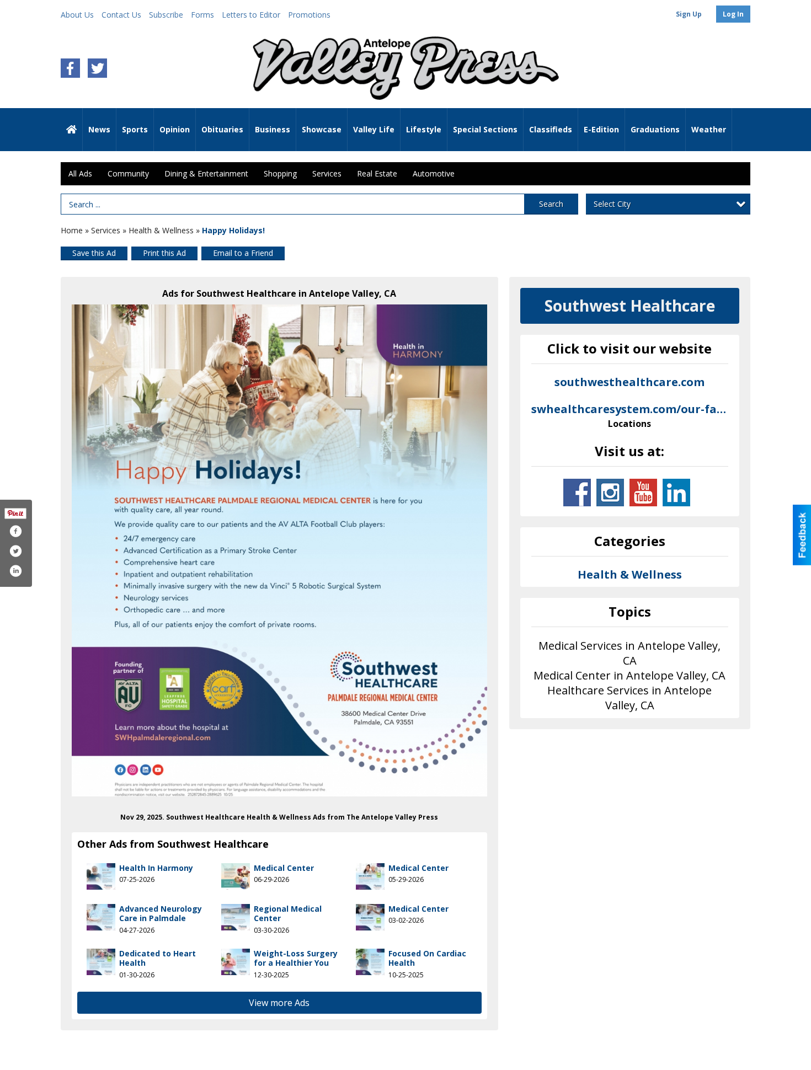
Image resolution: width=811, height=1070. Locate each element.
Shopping (280, 173)
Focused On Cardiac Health (427, 958)
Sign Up (689, 14)
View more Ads (279, 1003)
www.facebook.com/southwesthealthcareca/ (577, 492)
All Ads (80, 173)
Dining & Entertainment (206, 173)
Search (551, 204)
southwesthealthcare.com (629, 382)
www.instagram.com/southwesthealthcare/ (610, 492)
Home (72, 230)
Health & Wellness (161, 230)
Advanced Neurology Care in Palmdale (160, 913)
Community (128, 173)
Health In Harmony (156, 868)
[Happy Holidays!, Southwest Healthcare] (279, 550)
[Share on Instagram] (15, 571)
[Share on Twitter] (15, 551)
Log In (733, 14)
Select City (612, 204)
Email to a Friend (243, 253)
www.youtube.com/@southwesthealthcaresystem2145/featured (643, 492)
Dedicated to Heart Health (157, 958)
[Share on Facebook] (15, 531)
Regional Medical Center (288, 913)
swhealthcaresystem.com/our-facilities (630, 416)
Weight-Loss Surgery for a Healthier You (296, 958)
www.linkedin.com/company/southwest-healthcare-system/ (676, 492)
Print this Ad (164, 253)
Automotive (434, 173)
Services (327, 173)
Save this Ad (94, 253)
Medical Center (284, 868)
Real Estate (377, 173)
